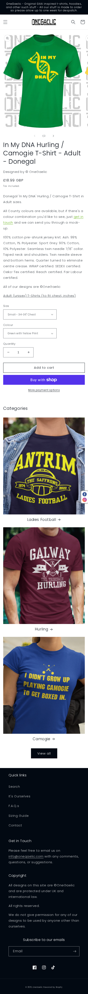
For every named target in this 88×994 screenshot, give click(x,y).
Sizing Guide (19, 816)
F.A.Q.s (14, 806)
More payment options (44, 390)
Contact (15, 825)
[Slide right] (53, 136)
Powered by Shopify (53, 987)
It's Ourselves (19, 796)
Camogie (41, 739)
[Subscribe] (74, 951)
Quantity (9, 344)
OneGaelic (38, 987)
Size (6, 306)
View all (44, 753)
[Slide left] (34, 136)
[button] (5, 22)
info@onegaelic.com (26, 856)
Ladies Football (41, 519)
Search (14, 787)
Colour (8, 325)
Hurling (41, 629)
